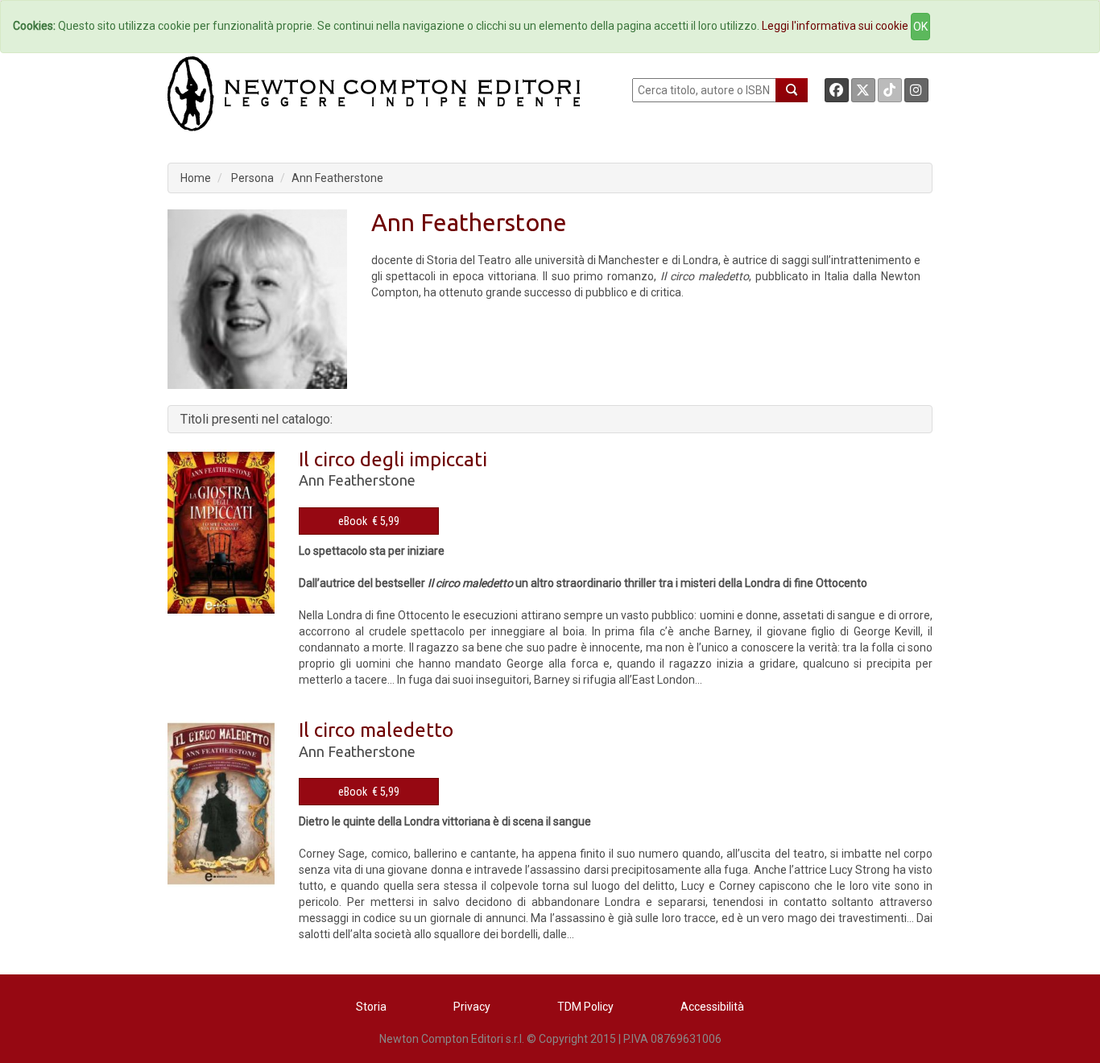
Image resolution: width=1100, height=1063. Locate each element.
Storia (371, 1006)
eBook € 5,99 (368, 521)
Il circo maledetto (376, 730)
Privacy (471, 1006)
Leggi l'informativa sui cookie (835, 25)
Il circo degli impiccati (393, 459)
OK (920, 26)
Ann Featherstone (337, 178)
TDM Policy (585, 1006)
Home (195, 178)
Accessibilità (712, 1006)
